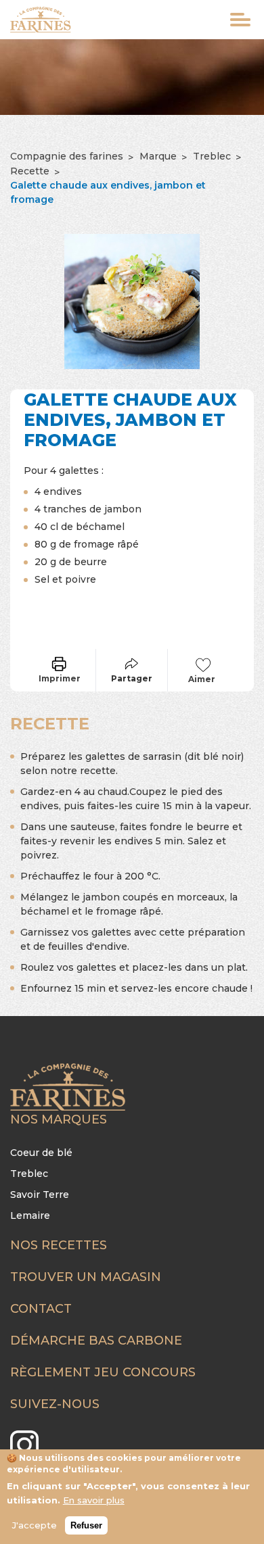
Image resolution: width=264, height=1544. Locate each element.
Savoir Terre (39, 1194)
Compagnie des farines (66, 156)
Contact (41, 1308)
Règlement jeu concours (103, 1372)
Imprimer (60, 678)
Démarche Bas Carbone (96, 1340)
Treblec (212, 156)
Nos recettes (58, 1245)
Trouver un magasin (85, 1277)
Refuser (86, 1525)
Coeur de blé (41, 1153)
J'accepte (34, 1525)
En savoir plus (94, 1500)
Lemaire (30, 1215)
